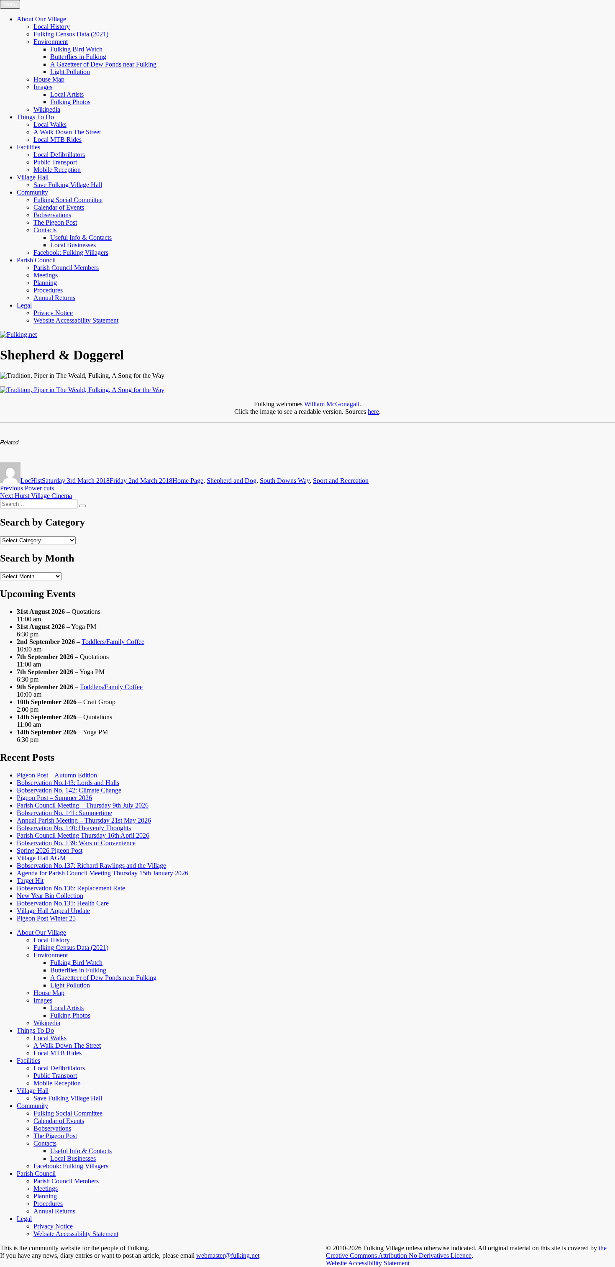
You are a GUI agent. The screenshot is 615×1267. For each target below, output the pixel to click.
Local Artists (67, 94)
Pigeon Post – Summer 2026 (54, 797)
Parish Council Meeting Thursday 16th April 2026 (83, 835)
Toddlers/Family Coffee (113, 641)
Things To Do (35, 117)
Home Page (187, 480)
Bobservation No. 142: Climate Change (69, 790)
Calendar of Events (58, 207)
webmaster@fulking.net (227, 1255)
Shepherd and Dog (231, 480)
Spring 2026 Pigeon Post (49, 850)
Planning (45, 282)
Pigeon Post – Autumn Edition (57, 775)
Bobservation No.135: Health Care (63, 903)
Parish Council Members (66, 267)
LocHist (31, 480)
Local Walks (50, 124)
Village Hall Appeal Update (53, 910)
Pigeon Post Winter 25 (46, 918)
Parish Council (36, 260)
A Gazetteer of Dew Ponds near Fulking (103, 64)
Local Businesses (73, 245)
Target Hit (30, 880)
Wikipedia (46, 109)
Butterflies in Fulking (78, 56)
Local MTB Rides (57, 139)
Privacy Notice (53, 312)
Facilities (28, 147)
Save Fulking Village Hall (67, 184)
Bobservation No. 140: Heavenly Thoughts (74, 827)
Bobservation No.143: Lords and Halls (68, 782)
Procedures (48, 290)
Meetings (45, 275)
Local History (51, 26)
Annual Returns (54, 297)
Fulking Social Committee (67, 199)
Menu (10, 4)
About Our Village (41, 19)
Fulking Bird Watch (76, 49)
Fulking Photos (70, 101)
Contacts (44, 229)
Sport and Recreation (341, 480)
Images (42, 86)
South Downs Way (285, 480)
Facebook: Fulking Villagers (70, 252)
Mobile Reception (57, 169)
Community (32, 192)
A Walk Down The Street (67, 132)
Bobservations (52, 214)
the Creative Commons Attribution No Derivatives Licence (466, 1251)
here (373, 411)
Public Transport (55, 162)
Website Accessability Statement (75, 320)
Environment (50, 41)
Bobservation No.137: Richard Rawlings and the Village (91, 865)
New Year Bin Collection (50, 895)
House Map (48, 79)
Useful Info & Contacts (81, 237)
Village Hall (33, 177)
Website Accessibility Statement (368, 1263)
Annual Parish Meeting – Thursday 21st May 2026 (84, 820)
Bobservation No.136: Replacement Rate (71, 888)
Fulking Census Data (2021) (70, 34)
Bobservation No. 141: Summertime (64, 812)
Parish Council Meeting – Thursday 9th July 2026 (83, 805)
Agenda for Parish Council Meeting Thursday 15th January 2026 (102, 873)
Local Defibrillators (59, 154)
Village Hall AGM (41, 858)
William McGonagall (331, 404)
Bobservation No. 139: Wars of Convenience (76, 842)
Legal (24, 305)
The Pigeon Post (55, 222)
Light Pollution (70, 71)
